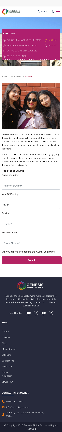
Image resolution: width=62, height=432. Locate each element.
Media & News (9, 349)
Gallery (5, 331)
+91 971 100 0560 (14, 401)
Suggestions (8, 360)
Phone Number (9, 232)
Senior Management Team (22, 45)
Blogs (4, 343)
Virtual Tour (7, 381)
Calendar (6, 337)
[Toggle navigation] (58, 11)
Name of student (10, 175)
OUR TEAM (16, 76)
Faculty (53, 45)
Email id (6, 213)
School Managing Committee (24, 40)
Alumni (52, 40)
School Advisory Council (22, 51)
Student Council (17, 56)
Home (4, 76)
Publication (7, 366)
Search (44, 11)
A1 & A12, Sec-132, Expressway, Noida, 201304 (25, 414)
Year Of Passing (10, 194)
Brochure (6, 354)
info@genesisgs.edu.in (17, 407)
